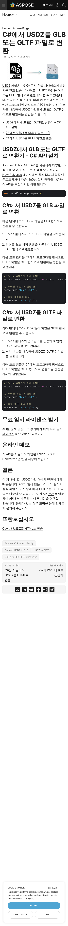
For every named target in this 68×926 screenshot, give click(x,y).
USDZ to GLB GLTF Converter (21, 557)
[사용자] (57, 5)
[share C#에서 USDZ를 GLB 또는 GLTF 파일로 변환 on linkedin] (24, 590)
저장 (25, 244)
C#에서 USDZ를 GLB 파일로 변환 (28, 132)
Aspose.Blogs (20, 28)
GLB (60, 90)
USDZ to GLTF (41, 550)
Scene (10, 234)
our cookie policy (26, 898)
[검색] (64, 5)
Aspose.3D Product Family (19, 543)
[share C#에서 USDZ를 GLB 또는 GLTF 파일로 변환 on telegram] (52, 590)
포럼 (42, 503)
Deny (48, 914)
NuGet (32, 179)
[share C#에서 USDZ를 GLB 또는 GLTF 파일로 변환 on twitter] (17, 590)
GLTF (12, 95)
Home (8, 14)
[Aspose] (21, 5)
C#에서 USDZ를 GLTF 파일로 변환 (29, 138)
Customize (20, 914)
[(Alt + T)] (17, 15)
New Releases (12, 174)
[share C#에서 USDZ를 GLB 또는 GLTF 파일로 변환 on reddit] (31, 590)
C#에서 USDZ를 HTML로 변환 (22, 528)
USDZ (6, 85)
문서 (51, 493)
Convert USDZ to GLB (16, 550)
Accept (34, 905)
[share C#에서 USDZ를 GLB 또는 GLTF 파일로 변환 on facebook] (38, 590)
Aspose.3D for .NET (16, 165)
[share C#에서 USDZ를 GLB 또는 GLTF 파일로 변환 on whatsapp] (45, 590)
